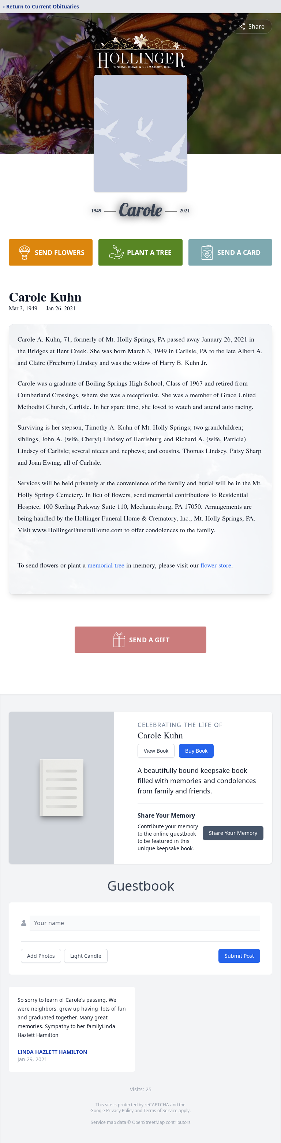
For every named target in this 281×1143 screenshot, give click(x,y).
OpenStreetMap (148, 1122)
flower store (216, 564)
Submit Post (239, 955)
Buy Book (196, 750)
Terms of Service (160, 1110)
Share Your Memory (233, 832)
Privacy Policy (120, 1110)
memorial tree (105, 564)
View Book (156, 750)
